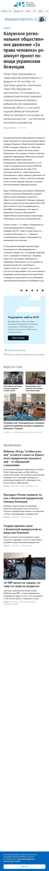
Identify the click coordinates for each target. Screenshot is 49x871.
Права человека (10, 128)
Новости (7, 28)
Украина (19, 354)
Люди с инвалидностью (29, 486)
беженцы (11, 354)
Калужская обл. (20, 350)
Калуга (10, 350)
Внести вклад (18, 338)
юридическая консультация (33, 354)
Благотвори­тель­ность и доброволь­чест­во (27, 432)
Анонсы (6, 486)
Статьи (6, 602)
